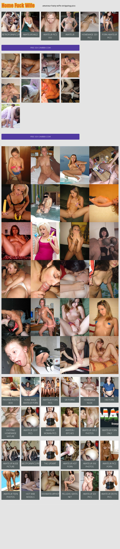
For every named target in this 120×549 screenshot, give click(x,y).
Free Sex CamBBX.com (40, 47)
